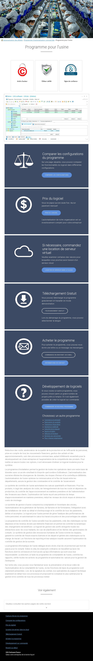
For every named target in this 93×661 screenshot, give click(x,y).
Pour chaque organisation (53, 438)
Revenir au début (12, 648)
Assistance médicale (51, 427)
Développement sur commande (17, 643)
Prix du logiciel (51, 213)
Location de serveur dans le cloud (59, 270)
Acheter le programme (13, 639)
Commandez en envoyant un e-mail (58, 355)
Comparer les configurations (57, 175)
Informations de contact (55, 363)
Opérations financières (52, 424)
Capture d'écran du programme (17, 616)
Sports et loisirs (49, 431)
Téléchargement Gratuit (54, 311)
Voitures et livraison (51, 434)
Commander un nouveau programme (59, 406)
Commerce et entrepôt (52, 420)
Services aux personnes (52, 436)
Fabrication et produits (52, 422)
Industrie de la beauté (52, 429)
